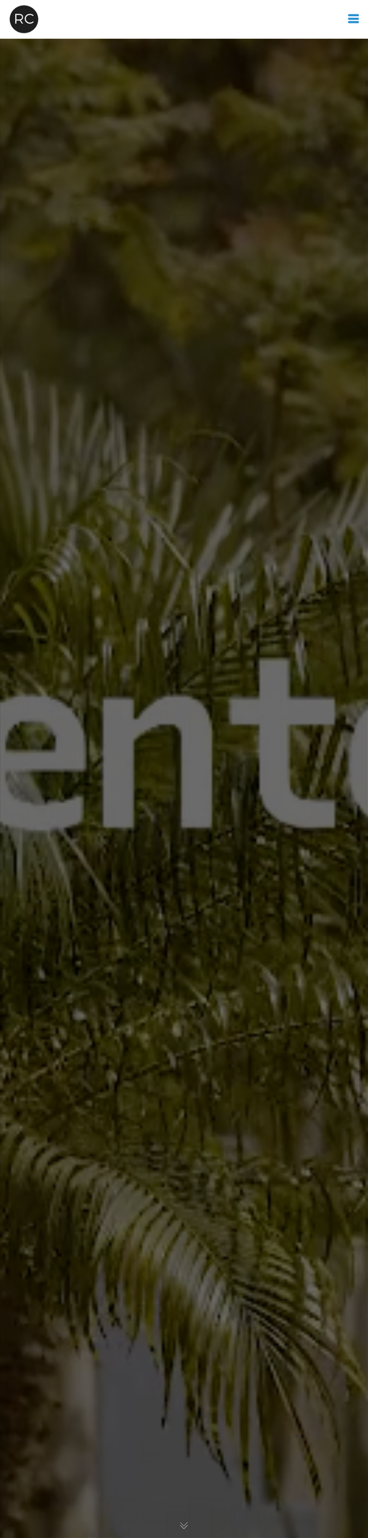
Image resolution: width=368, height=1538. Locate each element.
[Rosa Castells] (24, 18)
